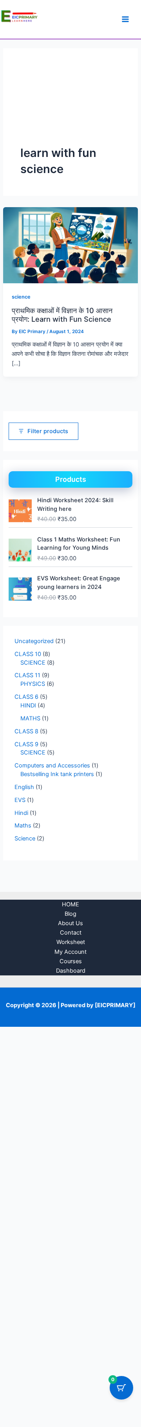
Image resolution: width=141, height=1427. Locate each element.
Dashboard (70, 970)
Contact (70, 932)
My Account (70, 951)
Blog (70, 913)
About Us (70, 923)
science (21, 297)
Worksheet (70, 942)
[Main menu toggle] (125, 19)
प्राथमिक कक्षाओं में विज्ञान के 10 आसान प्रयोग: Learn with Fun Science (62, 314)
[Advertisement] (70, 105)
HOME (70, 904)
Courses (71, 961)
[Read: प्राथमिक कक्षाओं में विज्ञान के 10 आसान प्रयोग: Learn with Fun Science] (70, 244)
